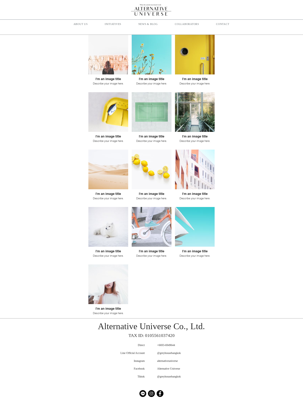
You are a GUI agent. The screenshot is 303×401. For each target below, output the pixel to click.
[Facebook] (160, 393)
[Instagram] (151, 393)
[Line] (142, 393)
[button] (113, 24)
